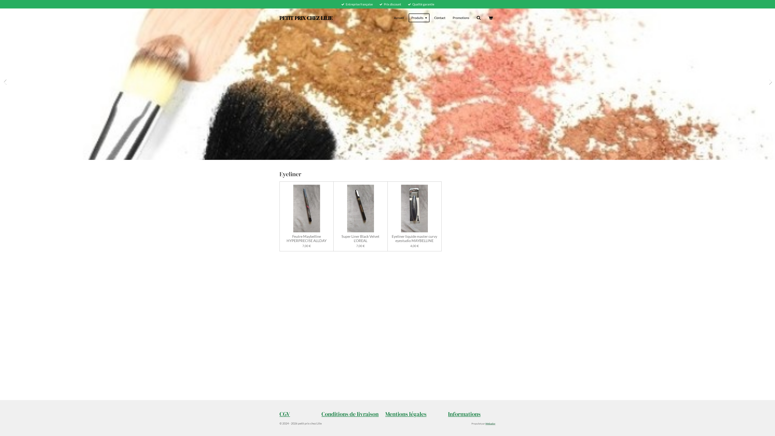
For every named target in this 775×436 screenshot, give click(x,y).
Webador (490, 423)
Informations (464, 414)
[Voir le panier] (490, 18)
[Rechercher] (479, 18)
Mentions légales (405, 414)
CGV (285, 414)
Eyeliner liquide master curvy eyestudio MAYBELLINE (414, 238)
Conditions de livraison (350, 414)
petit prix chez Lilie (306, 18)
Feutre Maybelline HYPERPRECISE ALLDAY (307, 238)
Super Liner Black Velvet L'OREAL (360, 238)
